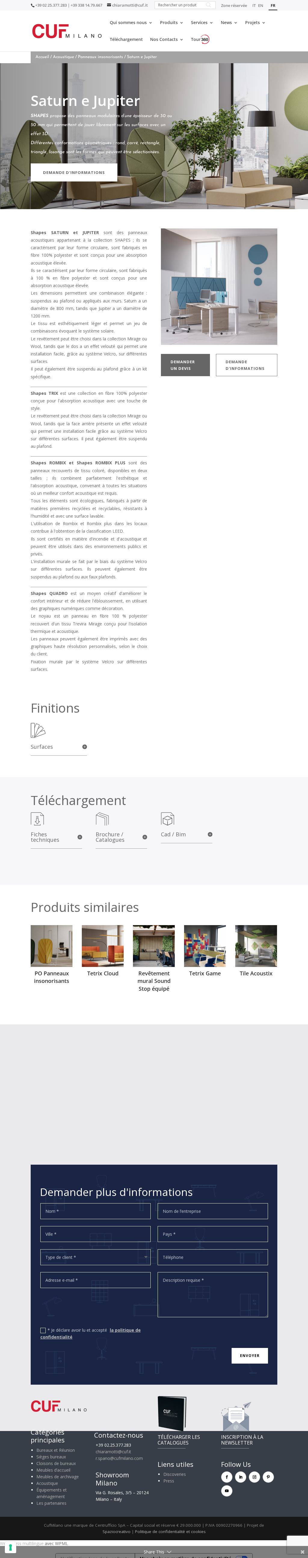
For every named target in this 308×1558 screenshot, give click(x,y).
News (226, 22)
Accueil (42, 57)
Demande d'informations (74, 172)
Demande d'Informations (245, 365)
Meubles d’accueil (53, 1470)
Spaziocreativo (117, 1531)
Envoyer (250, 1355)
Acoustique (63, 57)
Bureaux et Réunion (55, 1450)
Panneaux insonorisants (100, 57)
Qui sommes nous (128, 22)
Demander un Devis (183, 365)
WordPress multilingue (22, 1543)
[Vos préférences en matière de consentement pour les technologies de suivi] (10, 1547)
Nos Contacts (164, 39)
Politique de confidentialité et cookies (170, 1531)
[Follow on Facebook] (227, 1477)
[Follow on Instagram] (254, 1477)
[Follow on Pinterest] (268, 1477)
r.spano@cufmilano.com (119, 1458)
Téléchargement (126, 39)
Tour (196, 39)
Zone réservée (234, 6)
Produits (169, 22)
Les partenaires (51, 1503)
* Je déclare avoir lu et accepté (90, 1333)
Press (168, 1481)
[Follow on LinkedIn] (240, 1477)
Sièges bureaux (51, 1457)
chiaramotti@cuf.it (113, 1451)
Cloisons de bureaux (56, 1463)
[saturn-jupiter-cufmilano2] (219, 343)
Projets (252, 22)
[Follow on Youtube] (227, 1491)
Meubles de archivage (57, 1476)
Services (199, 22)
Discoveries (174, 1474)
